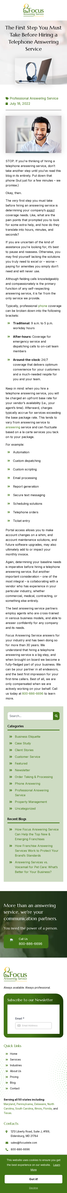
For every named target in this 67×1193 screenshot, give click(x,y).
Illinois (38, 1108)
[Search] (56, 716)
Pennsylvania (25, 1104)
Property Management (31, 802)
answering (13, 427)
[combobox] (30, 716)
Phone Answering (27, 783)
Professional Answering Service (34, 98)
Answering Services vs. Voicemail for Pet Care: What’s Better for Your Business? (36, 867)
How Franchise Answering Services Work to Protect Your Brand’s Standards (36, 850)
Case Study (23, 743)
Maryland (9, 1104)
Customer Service (27, 757)
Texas (7, 1113)
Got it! (33, 1179)
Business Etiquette (27, 736)
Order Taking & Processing (34, 777)
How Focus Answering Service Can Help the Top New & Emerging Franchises (37, 834)
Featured (21, 763)
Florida (47, 1108)
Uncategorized (25, 808)
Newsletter (22, 770)
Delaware (40, 1104)
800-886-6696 (32, 693)
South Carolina (24, 1108)
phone (42, 306)
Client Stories (24, 750)
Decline (33, 1187)
